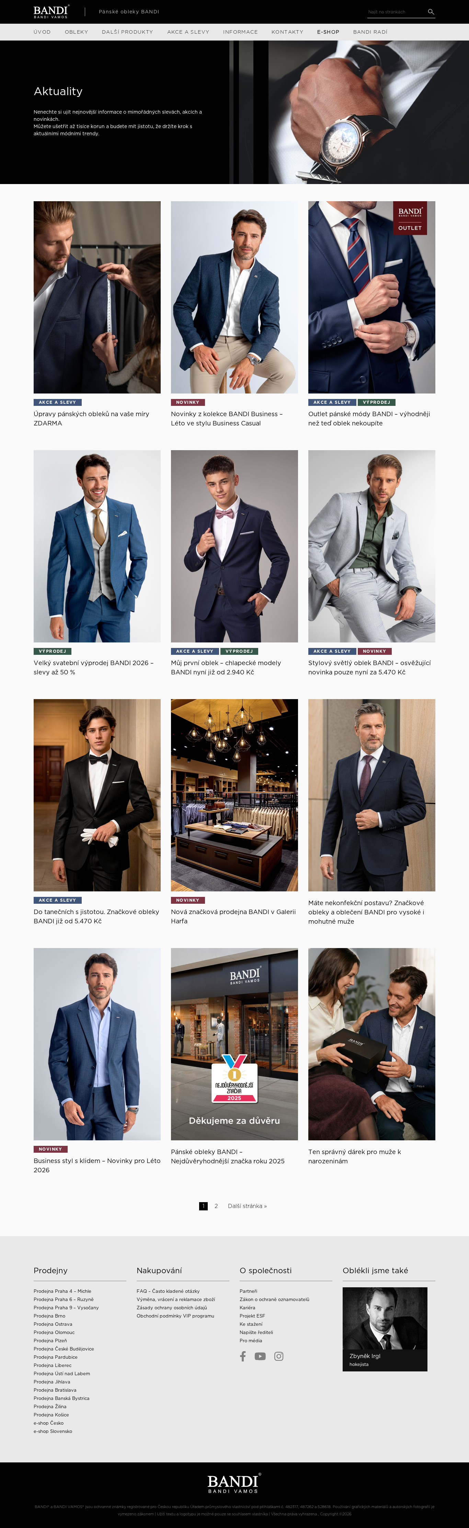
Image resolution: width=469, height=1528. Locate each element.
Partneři (248, 1291)
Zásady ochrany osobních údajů (172, 1307)
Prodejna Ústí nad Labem (62, 1373)
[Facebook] (243, 1356)
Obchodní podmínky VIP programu (176, 1316)
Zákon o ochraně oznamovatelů (274, 1299)
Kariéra (247, 1307)
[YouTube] (260, 1356)
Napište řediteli (256, 1332)
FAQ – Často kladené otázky (168, 1291)
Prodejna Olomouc (54, 1332)
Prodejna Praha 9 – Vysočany (66, 1307)
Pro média (251, 1340)
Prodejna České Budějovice (64, 1349)
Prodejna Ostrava (53, 1324)
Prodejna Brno (49, 1316)
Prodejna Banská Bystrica (62, 1398)
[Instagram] (278, 1356)
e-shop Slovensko (53, 1431)
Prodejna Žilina (50, 1406)
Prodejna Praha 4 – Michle (62, 1291)
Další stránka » (247, 1206)
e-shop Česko (49, 1423)
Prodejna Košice (51, 1414)
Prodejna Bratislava (55, 1390)
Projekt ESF (252, 1316)
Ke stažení (251, 1324)
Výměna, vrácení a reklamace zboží (176, 1299)
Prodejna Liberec (52, 1365)
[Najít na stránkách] (431, 12)
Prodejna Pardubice (56, 1357)
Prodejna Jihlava (52, 1381)
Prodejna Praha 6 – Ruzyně (64, 1299)
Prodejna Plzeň (50, 1340)
